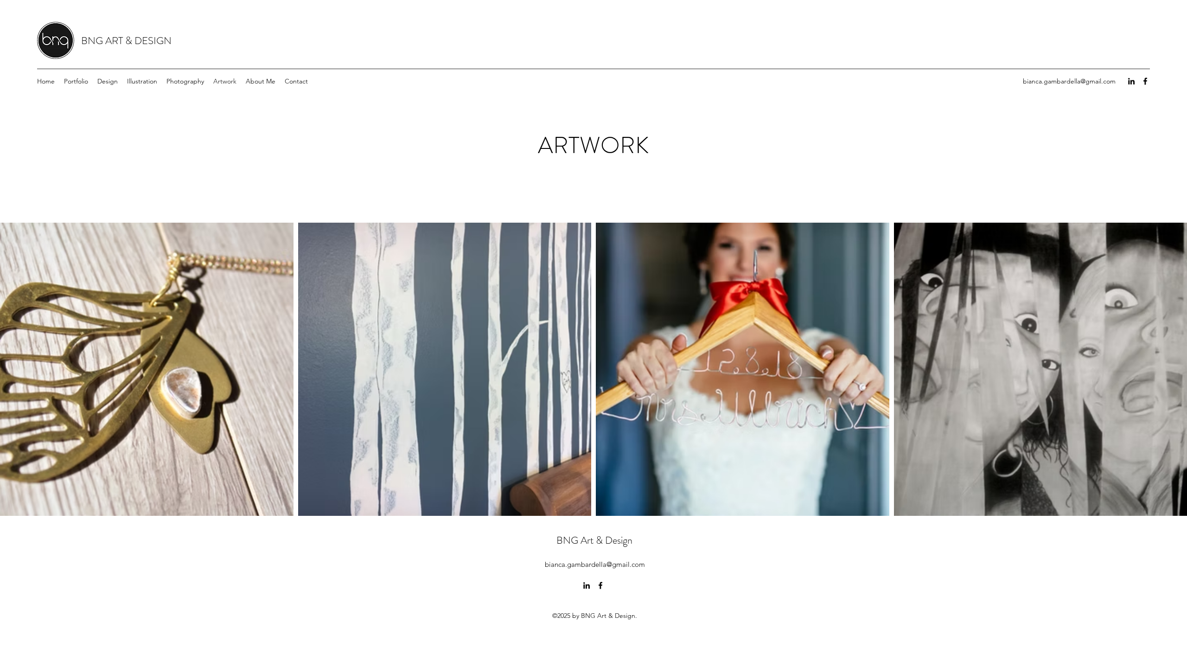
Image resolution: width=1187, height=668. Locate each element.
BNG (93, 40)
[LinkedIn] (1131, 81)
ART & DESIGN (138, 40)
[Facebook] (1145, 81)
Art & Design (606, 540)
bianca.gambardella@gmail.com (1069, 81)
